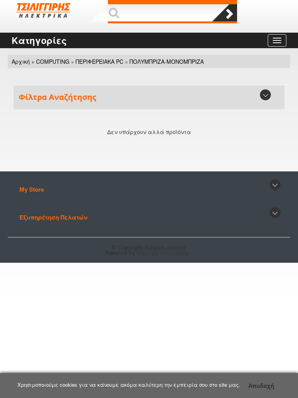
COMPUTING (52, 61)
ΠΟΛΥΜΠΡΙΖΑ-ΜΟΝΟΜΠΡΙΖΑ (167, 61)
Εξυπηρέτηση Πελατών (53, 217)
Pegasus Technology (164, 253)
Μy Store (31, 189)
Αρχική (21, 61)
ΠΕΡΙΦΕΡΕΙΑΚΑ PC (99, 61)
